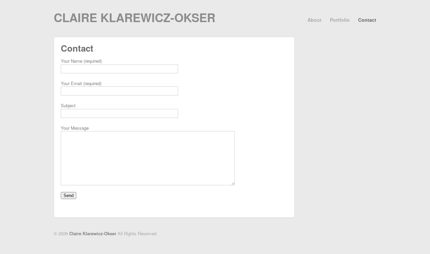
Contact (367, 19)
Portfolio (340, 19)
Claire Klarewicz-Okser (134, 17)
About (314, 19)
